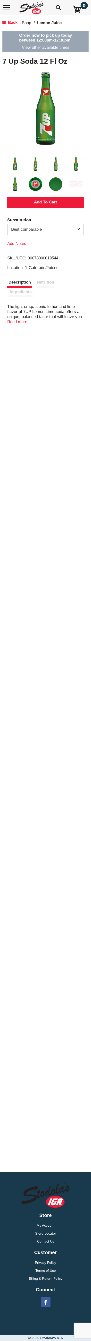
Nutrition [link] (45, 282)
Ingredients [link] (21, 292)
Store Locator (45, 1233)
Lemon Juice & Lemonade (62, 23)
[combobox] (45, 229)
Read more (17, 322)
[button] (15, 164)
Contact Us (45, 1241)
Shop (26, 23)
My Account (45, 1225)
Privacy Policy (45, 1263)
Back (12, 22)
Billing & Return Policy (45, 1278)
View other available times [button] (45, 47)
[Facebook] (45, 1302)
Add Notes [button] (16, 243)
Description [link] (19, 282)
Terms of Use (45, 1270)
